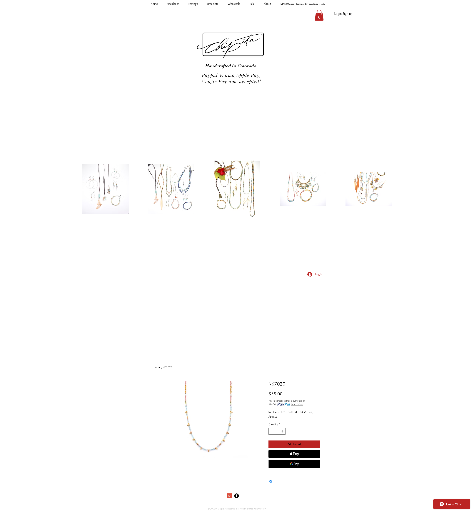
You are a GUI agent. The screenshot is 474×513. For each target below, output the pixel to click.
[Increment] (282, 431)
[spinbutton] (277, 431)
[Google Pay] (294, 464)
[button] (234, 3)
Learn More (297, 404)
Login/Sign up (343, 14)
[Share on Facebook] (271, 481)
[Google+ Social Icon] (229, 495)
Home (157, 367)
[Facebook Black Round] (236, 495)
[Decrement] (271, 431)
